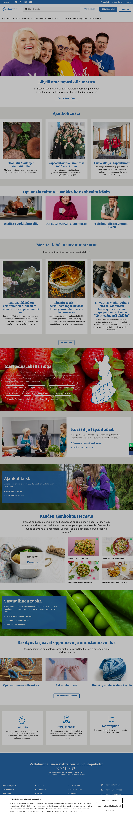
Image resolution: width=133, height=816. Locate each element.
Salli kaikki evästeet (109, 800)
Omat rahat (53, 18)
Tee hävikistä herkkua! (15, 624)
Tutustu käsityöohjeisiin (66, 695)
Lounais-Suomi (43, 393)
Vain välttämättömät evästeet (109, 806)
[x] (21, 2)
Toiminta (40, 785)
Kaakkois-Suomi (37, 387)
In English (6, 2)
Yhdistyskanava (117, 2)
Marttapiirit (41, 793)
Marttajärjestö (79, 18)
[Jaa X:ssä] (131, 449)
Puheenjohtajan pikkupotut (80, 582)
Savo (42, 399)
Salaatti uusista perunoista (114, 558)
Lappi (27, 393)
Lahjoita (125, 9)
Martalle (128, 2)
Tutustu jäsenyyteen (66, 98)
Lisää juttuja (66, 342)
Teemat (65, 18)
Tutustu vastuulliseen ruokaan (19, 616)
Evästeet (73, 793)
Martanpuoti (89, 9)
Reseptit (6, 18)
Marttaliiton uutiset (14, 491)
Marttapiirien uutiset (15, 495)
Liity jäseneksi (108, 9)
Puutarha (26, 18)
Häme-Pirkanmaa (15, 387)
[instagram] (26, 2)
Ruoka (15, 18)
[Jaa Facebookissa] (131, 453)
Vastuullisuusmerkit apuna (17, 620)
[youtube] (30, 2)
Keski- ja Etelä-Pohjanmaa (62, 387)
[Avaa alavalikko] (19, 18)
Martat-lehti (95, 18)
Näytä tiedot (109, 811)
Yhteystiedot (105, 2)
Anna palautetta (76, 789)
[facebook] (16, 2)
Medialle (7, 793)
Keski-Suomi (12, 393)
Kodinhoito (39, 18)
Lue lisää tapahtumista (83, 447)
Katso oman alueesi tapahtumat (87, 443)
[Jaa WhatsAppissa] (131, 445)
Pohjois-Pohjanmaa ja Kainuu (20, 399)
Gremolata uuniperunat (78, 558)
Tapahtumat (41, 789)
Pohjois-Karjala (63, 393)
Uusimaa (54, 399)
